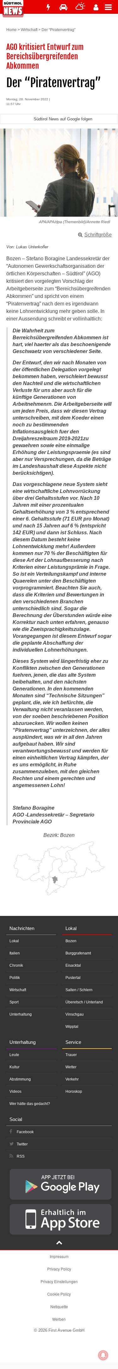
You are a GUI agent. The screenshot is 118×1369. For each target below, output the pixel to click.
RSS (21, 1156)
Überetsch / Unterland (84, 1002)
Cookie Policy (59, 1294)
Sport (14, 1002)
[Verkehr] (63, 7)
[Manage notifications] (103, 1355)
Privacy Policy (59, 1268)
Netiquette (59, 1306)
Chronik (16, 965)
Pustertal (73, 977)
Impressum (59, 1256)
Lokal (14, 941)
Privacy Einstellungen (59, 1281)
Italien (14, 953)
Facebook (25, 1132)
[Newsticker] (48, 7)
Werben (59, 1319)
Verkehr (72, 1079)
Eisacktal (73, 965)
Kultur (14, 1067)
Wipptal (71, 1026)
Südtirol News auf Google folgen (63, 119)
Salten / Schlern (79, 990)
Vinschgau (74, 1014)
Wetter (70, 1067)
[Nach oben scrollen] (59, 1243)
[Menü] (111, 7)
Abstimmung (20, 1079)
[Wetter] (80, 7)
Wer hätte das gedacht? (29, 1104)
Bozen (70, 941)
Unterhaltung (20, 1014)
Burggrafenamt (78, 953)
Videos (15, 1091)
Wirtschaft (29, 30)
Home (11, 30)
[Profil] (95, 7)
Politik (14, 977)
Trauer (71, 1055)
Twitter (22, 1144)
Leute (14, 1055)
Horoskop (73, 1091)
